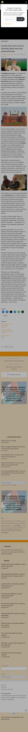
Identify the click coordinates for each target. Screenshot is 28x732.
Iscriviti (21, 19)
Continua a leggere (7, 23)
